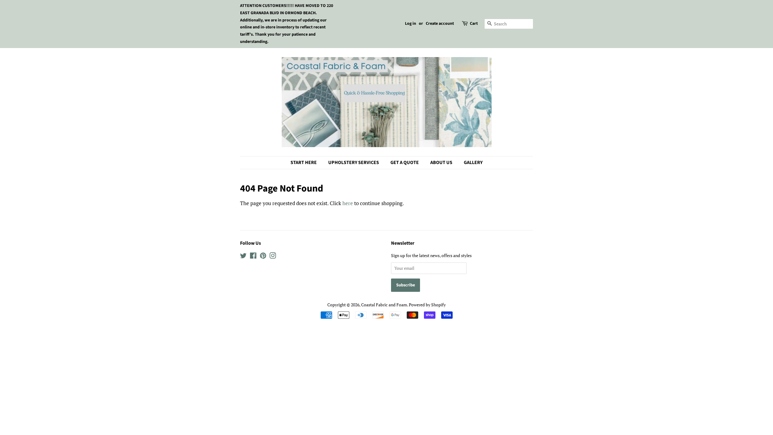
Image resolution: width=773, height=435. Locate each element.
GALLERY (473, 162)
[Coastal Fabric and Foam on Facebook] (253, 256)
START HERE (303, 162)
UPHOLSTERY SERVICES (353, 162)
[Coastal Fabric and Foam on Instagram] (272, 256)
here (347, 203)
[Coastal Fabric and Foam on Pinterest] (263, 256)
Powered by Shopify (427, 305)
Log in (410, 24)
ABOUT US (441, 162)
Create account (440, 24)
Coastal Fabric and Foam (384, 305)
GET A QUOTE (404, 162)
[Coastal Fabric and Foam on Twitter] (243, 256)
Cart (474, 24)
